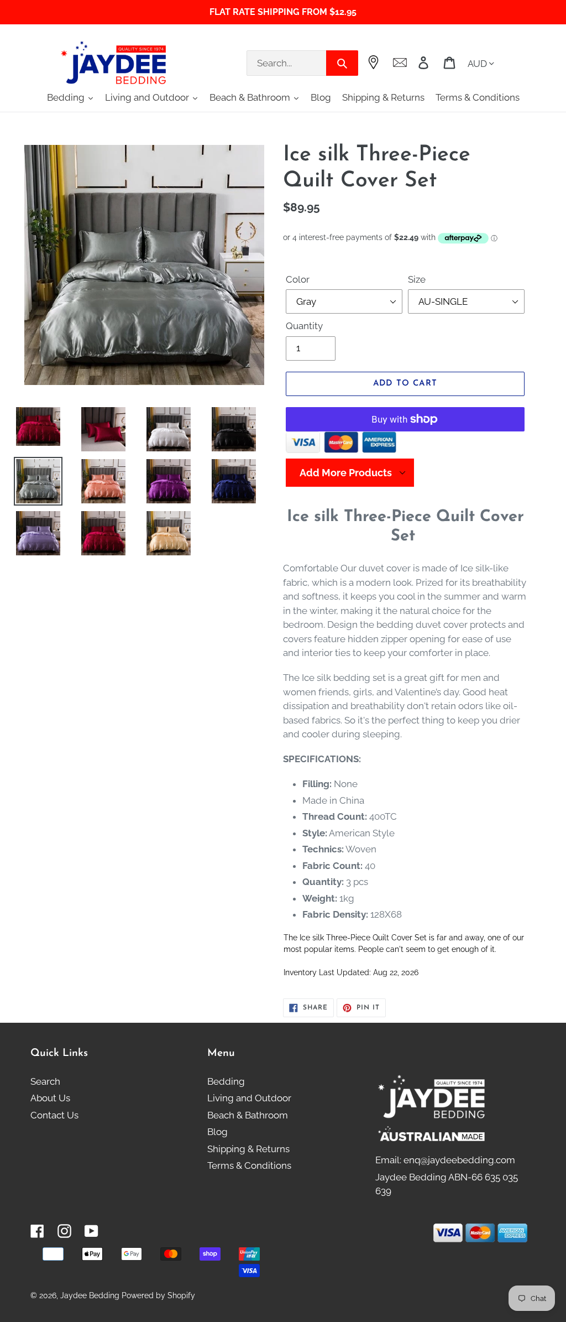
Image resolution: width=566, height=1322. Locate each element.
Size (417, 279)
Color (298, 279)
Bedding (226, 1081)
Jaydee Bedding (89, 1295)
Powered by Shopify (158, 1295)
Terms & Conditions (249, 1165)
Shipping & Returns (248, 1148)
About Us (50, 1098)
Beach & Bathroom (247, 1115)
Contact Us (54, 1115)
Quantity (304, 325)
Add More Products (346, 472)
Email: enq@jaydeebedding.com (445, 1159)
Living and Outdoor (249, 1098)
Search (45, 1081)
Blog (217, 1131)
